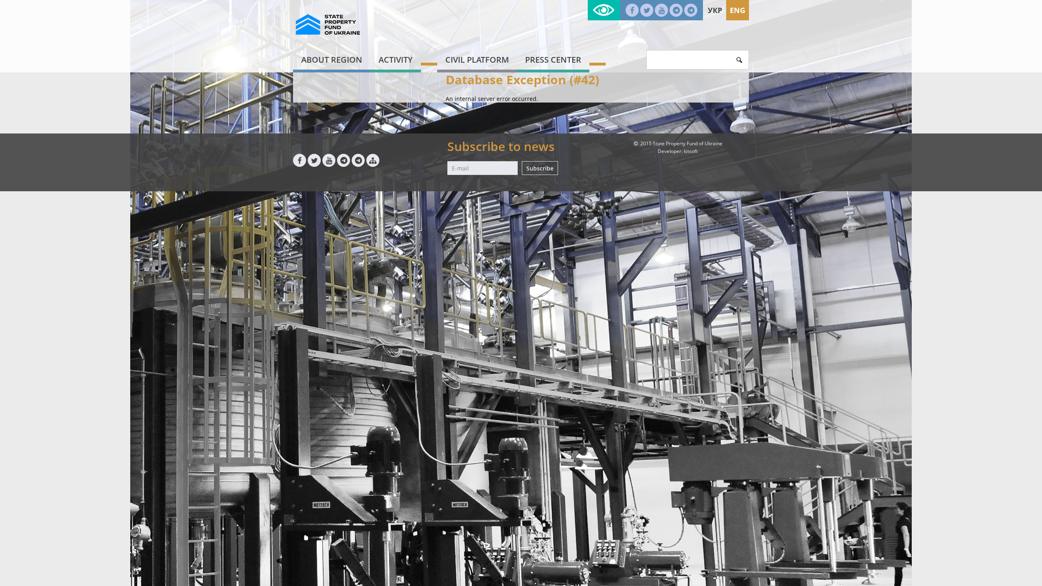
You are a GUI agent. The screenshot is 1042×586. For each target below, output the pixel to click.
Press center (553, 59)
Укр (715, 10)
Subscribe (540, 168)
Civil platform (477, 59)
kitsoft (691, 151)
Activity (396, 59)
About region (331, 59)
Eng (737, 10)
